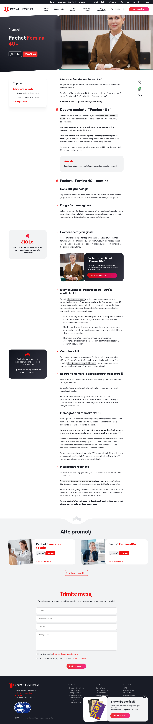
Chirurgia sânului (74, 690)
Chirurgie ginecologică (77, 688)
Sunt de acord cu (58, 654)
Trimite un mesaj (75, 666)
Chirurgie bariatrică (75, 695)
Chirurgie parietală (75, 702)
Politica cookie (80, 658)
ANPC (125, 688)
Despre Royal (100, 688)
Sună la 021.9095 (119, 716)
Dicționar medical (102, 690)
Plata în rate (127, 693)
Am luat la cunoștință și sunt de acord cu (62, 658)
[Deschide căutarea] (124, 9)
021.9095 (18, 695)
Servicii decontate (129, 695)
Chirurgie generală (75, 693)
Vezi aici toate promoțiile (75, 573)
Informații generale (24, 89)
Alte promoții (21, 101)
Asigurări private (128, 690)
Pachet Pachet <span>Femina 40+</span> (114, 551)
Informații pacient (102, 695)
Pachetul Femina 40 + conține (28, 97)
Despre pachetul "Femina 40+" (28, 93)
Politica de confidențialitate (65, 654)
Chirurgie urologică (75, 697)
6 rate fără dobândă (115, 709)
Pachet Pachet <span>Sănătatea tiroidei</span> (42, 551)
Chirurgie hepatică (75, 700)
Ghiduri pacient (101, 693)
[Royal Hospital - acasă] (31, 685)
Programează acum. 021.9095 (101, 275)
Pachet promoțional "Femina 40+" (92, 267)
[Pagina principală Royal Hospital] (19, 9)
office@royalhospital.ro (24, 693)
